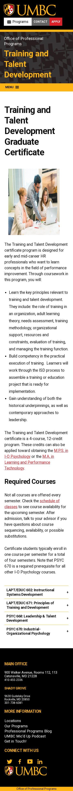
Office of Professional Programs (36, 788)
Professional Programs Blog (28, 731)
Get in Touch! (15, 741)
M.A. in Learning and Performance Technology (29, 462)
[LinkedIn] (40, 762)
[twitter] (9, 762)
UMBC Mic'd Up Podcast (25, 736)
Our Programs (16, 726)
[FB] (20, 762)
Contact (40, 21)
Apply (56, 21)
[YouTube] (30, 762)
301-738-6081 (13, 702)
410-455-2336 (13, 680)
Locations (12, 721)
